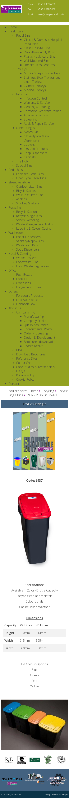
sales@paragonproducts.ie (51, 14)
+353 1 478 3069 (47, 9)
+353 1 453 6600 (47, 4)
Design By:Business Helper (56, 794)
